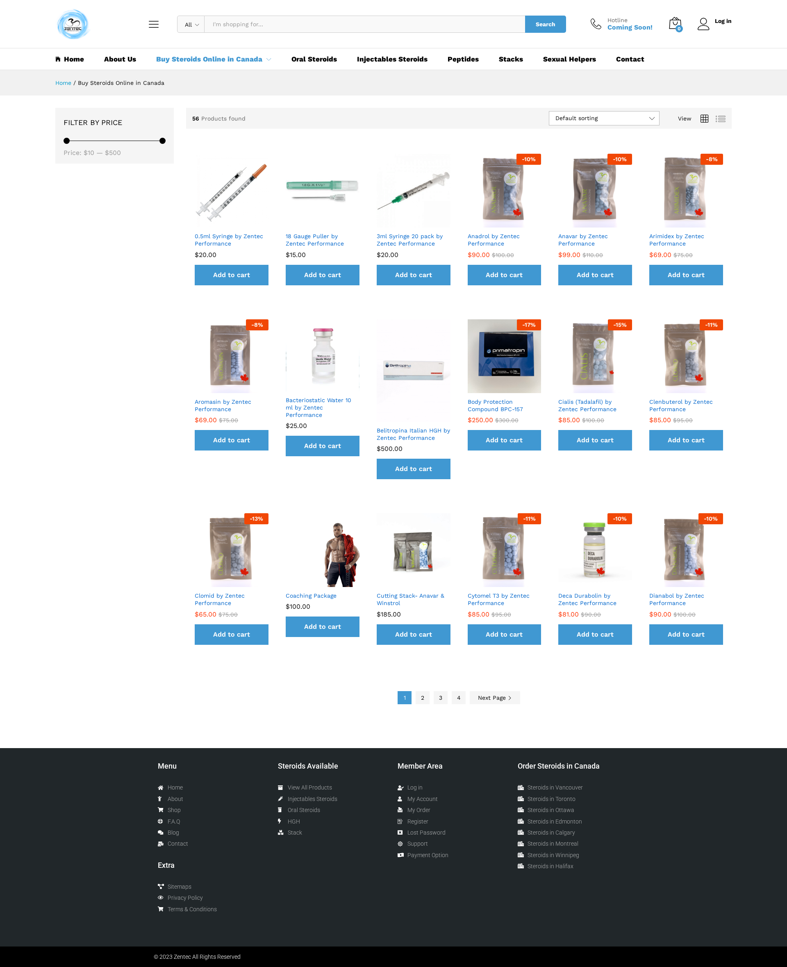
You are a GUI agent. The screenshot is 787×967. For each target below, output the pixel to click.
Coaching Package (311, 595)
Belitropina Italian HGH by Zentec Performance (413, 434)
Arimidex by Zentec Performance (676, 240)
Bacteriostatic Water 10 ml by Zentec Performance (318, 407)
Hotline (617, 20)
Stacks (511, 59)
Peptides (463, 59)
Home (74, 59)
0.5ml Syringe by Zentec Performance (229, 240)
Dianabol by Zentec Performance (676, 599)
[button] (231, 275)
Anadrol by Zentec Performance (494, 240)
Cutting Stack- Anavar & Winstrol (410, 599)
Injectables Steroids (392, 59)
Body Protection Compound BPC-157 (495, 405)
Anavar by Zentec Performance (583, 240)
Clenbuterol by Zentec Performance (681, 405)
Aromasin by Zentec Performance (223, 405)
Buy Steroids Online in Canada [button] (209, 59)
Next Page (493, 697)
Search (545, 24)
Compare (250, 223)
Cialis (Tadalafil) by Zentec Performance (587, 405)
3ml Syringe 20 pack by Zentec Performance (410, 240)
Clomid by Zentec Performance (220, 599)
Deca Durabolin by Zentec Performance (587, 599)
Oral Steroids (314, 59)
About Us (120, 59)
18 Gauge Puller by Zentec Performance (315, 240)
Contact (630, 59)
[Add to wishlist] (232, 223)
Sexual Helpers (569, 59)
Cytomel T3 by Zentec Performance (499, 599)
